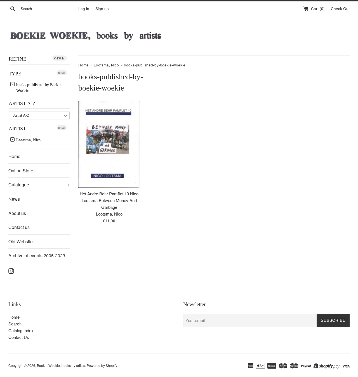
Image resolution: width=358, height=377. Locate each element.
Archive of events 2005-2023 (36, 255)
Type (15, 74)
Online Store (20, 170)
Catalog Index (21, 330)
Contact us (19, 227)
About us (17, 213)
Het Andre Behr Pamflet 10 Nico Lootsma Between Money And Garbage (109, 200)
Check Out (340, 8)
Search (15, 324)
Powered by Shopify (102, 365)
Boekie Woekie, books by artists (61, 365)
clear (61, 72)
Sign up (102, 8)
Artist (17, 128)
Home (14, 156)
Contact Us (18, 337)
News (14, 199)
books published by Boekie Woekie (38, 88)
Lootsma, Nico (28, 140)
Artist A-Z (22, 103)
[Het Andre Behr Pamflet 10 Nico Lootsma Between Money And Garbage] (109, 144)
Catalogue (39, 184)
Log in (83, 8)
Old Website (20, 241)
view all (59, 57)
